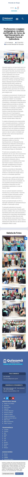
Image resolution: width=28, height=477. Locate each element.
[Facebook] (4, 398)
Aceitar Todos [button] (19, 473)
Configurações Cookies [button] (8, 473)
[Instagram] (10, 398)
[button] (17, 19)
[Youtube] (13, 398)
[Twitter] (7, 398)
